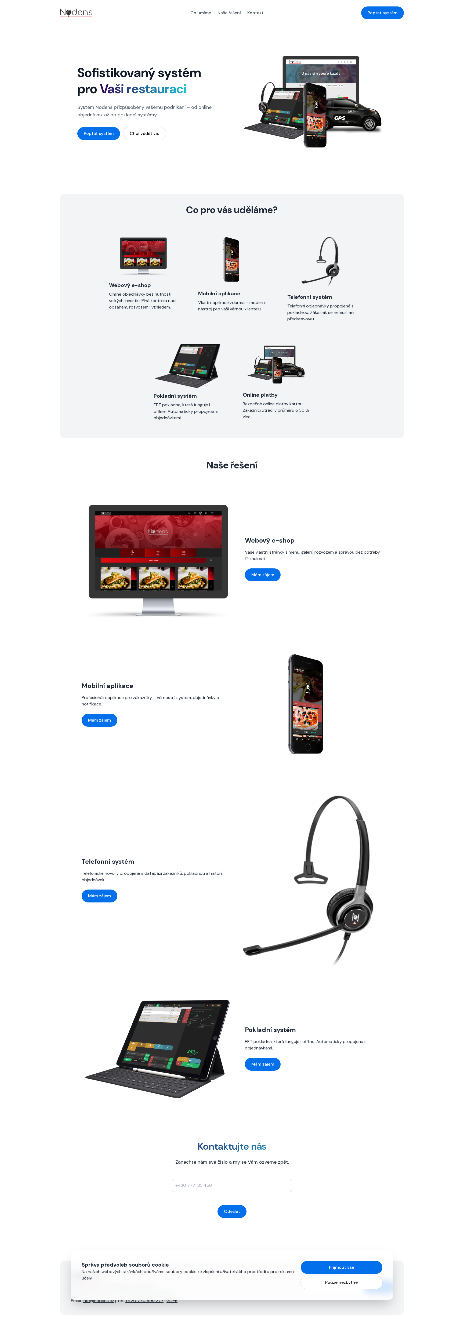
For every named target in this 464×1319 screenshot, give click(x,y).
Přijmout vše (341, 1267)
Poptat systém (382, 13)
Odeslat (232, 1211)
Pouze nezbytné (341, 1282)
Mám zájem (262, 575)
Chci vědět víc (145, 133)
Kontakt (255, 13)
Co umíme (200, 13)
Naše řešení (229, 13)
